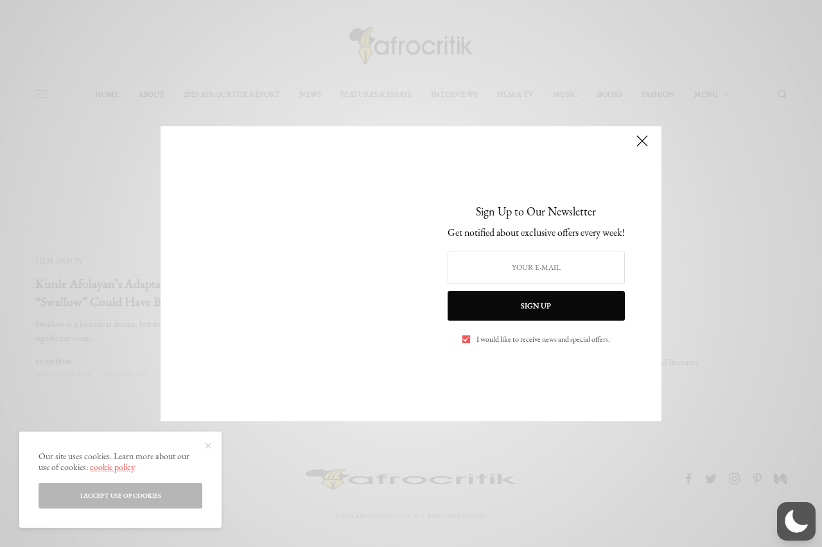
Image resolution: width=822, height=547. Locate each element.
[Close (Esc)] (642, 147)
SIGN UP (536, 306)
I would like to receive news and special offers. (543, 339)
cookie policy (112, 467)
